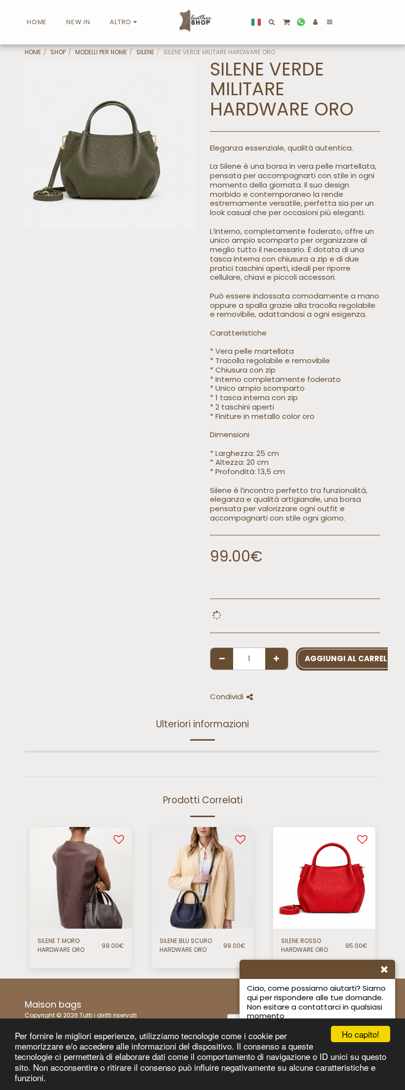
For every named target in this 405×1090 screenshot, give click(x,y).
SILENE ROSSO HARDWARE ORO (304, 945)
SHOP (58, 52)
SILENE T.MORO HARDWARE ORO (61, 945)
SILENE (145, 52)
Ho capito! (360, 1034)
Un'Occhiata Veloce (81, 911)
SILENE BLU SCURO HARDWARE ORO (186, 945)
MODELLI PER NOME (101, 52)
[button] (272, 22)
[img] (81, 878)
